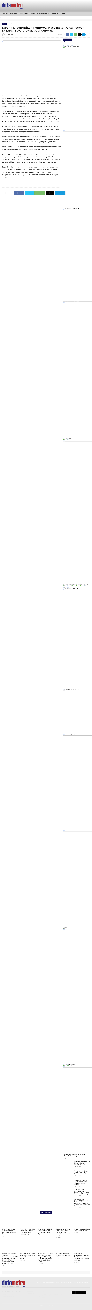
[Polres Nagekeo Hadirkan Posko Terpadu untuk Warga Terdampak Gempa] (68, 1174)
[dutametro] (3, 34)
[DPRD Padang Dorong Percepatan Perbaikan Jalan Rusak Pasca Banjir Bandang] (10, 1221)
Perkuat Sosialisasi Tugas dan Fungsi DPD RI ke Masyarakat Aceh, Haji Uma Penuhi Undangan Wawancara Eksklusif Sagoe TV (45, 1257)
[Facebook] (67, 34)
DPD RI (4, 23)
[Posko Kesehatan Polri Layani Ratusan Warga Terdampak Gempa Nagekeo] (68, 1183)
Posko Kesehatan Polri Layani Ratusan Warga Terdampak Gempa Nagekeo (80, 1182)
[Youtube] (84, 1292)
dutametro (10, 34)
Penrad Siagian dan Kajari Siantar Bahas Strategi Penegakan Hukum (27, 1230)
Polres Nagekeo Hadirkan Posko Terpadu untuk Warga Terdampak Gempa (81, 1172)
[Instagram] (77, 1292)
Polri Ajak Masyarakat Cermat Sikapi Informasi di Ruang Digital (74, 1155)
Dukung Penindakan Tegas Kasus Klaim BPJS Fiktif (82, 1230)
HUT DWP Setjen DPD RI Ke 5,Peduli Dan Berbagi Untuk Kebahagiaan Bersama (27, 1256)
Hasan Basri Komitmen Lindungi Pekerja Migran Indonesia (63, 1255)
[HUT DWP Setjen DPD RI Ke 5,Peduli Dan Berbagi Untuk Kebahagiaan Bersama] (28, 1246)
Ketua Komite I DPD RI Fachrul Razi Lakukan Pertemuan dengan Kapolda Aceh (45, 1231)
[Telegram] (84, 34)
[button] (86, 13)
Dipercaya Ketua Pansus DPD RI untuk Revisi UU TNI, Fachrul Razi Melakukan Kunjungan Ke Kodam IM (63, 1232)
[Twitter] (71, 34)
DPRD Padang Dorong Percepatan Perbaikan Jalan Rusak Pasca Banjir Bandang (9, 1231)
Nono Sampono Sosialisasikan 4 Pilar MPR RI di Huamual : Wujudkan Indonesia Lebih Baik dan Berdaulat (81, 1257)
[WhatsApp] (75, 34)
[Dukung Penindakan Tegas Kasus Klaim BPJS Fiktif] (82, 1221)
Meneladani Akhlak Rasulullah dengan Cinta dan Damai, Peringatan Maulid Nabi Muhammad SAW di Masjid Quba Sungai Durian (82, 1202)
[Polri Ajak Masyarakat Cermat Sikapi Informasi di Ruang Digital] (76, 1145)
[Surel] (80, 34)
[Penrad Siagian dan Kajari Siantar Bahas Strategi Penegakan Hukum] (28, 1221)
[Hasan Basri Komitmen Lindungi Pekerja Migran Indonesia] (64, 1246)
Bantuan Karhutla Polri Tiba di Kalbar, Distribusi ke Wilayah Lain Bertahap (82, 1163)
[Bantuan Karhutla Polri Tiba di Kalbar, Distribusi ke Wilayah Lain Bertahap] (68, 1165)
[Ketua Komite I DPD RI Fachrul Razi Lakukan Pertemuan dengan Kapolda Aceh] (46, 1221)
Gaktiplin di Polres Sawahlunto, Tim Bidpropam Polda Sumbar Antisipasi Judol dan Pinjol (81, 1192)
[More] (88, 34)
